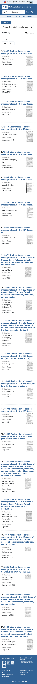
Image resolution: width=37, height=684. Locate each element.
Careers (22, 675)
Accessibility (24, 672)
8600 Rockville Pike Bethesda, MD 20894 (26, 662)
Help (18, 17)
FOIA (3, 672)
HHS (19, 681)
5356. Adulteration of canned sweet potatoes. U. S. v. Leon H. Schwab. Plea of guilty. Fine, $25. (16, 569)
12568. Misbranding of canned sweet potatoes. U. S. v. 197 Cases (16, 153)
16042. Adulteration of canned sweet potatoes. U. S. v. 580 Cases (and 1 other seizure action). (16, 436)
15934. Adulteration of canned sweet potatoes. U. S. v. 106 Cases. (17, 410)
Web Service (28, 17)
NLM (11, 681)
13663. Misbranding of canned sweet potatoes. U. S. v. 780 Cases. (17, 178)
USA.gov (24, 681)
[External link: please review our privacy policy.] (4, 662)
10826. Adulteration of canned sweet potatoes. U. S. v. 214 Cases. (17, 77)
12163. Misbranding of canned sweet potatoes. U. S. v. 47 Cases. (16, 128)
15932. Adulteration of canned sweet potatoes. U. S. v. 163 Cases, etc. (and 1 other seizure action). (17, 356)
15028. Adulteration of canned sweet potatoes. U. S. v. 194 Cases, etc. (17, 230)
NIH (15, 681)
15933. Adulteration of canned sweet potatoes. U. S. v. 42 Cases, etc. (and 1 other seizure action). (18, 383)
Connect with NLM (8, 658)
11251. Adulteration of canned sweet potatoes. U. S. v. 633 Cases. (17, 102)
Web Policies (6, 670)
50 (12, 43)
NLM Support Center (26, 670)
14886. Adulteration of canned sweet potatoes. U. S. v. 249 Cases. (17, 203)
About (10, 17)
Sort (4, 43)
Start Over (5, 22)
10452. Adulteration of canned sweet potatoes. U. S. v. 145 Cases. (17, 52)
